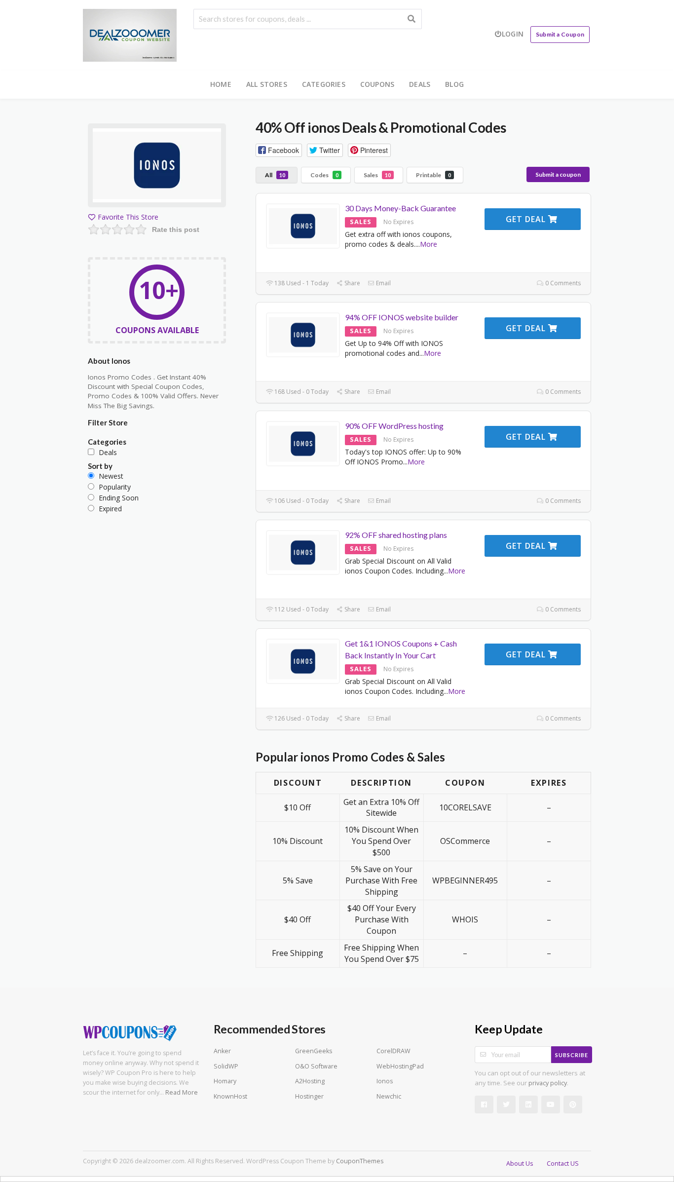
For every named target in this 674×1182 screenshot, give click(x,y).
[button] (279, 150)
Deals (419, 84)
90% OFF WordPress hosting (394, 425)
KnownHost (230, 1096)
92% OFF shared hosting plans (396, 534)
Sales (377, 175)
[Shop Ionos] (157, 167)
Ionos (384, 1081)
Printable (433, 175)
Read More (181, 1092)
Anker (222, 1051)
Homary (225, 1081)
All (275, 175)
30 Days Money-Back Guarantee (400, 208)
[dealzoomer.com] (130, 34)
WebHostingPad (400, 1066)
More (428, 244)
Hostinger (309, 1096)
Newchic (388, 1096)
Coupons (377, 84)
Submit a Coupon (560, 34)
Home (220, 84)
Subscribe (571, 1055)
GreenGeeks (313, 1051)
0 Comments (562, 283)
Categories (323, 84)
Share (351, 283)
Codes (324, 175)
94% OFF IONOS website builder (401, 317)
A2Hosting (310, 1081)
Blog (454, 84)
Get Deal (527, 219)
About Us (519, 1163)
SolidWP (226, 1066)
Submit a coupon (558, 174)
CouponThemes (359, 1161)
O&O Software (316, 1066)
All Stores (266, 84)
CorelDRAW (393, 1051)
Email (382, 283)
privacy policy (547, 1083)
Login (513, 33)
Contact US (563, 1163)
